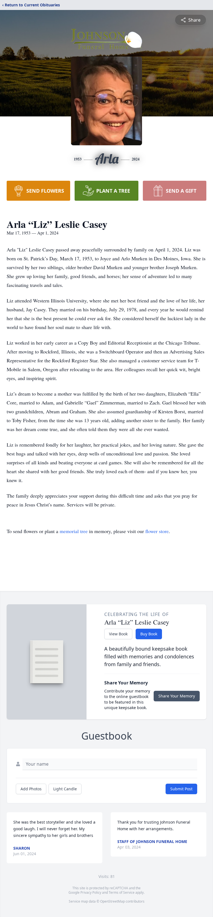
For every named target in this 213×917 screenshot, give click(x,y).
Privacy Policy (90, 892)
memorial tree (74, 531)
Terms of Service (122, 892)
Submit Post (181, 788)
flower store (157, 531)
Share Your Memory (176, 696)
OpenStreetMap (112, 901)
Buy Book (148, 633)
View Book (118, 633)
